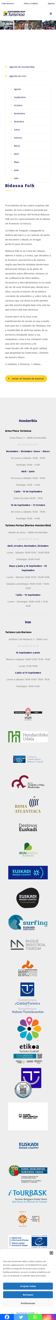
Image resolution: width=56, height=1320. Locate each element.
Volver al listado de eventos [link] (27, 378)
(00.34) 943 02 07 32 (28, 646)
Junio (16, 170)
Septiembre (19, 97)
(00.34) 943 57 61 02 (28, 539)
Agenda (51, 3)
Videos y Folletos (31, 3)
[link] (51, 13)
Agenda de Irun (17, 76)
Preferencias (28, 1303)
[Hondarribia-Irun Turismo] (14, 14)
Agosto (17, 89)
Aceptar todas (28, 1286)
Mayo (16, 162)
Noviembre (19, 113)
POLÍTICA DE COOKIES (25, 1313)
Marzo (16, 146)
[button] (51, 1252)
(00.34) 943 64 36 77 (28, 444)
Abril (16, 154)
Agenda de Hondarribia (22, 67)
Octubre (17, 105)
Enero (16, 129)
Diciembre (18, 121)
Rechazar (28, 1294)
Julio (15, 178)
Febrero (17, 138)
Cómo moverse (8, 3)
